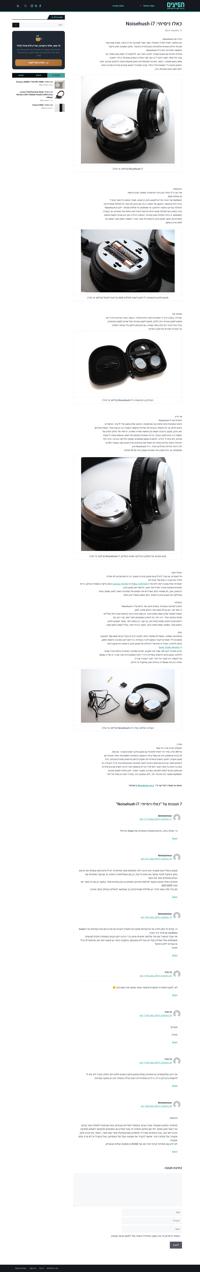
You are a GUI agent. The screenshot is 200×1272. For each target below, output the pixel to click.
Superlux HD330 (120, 584)
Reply (174, 838)
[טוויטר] (36, 6)
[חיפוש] (25, 6)
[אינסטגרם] (32, 6)
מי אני (41, 1268)
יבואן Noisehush (146, 785)
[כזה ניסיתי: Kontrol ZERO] (60, 108)
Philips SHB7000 (139, 584)
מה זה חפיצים (52, 1268)
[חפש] (15, 25)
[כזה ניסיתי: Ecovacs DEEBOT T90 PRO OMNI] (60, 85)
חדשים (38, 75)
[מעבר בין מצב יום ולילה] (18, 6)
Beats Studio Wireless (169, 647)
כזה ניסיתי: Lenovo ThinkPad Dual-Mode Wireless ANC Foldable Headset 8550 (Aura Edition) (34, 95)
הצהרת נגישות (20, 1268)
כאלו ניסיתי (148, 5)
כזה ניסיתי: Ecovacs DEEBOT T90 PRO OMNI (34, 82)
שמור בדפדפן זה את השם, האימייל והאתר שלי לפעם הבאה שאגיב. (144, 1236)
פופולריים (56, 75)
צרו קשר (32, 1268)
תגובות (21, 75)
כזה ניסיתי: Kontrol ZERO (43, 105)
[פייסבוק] (40, 6)
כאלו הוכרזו (118, 5)
